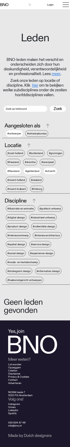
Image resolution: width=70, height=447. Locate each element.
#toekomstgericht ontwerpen (24, 280)
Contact (13, 380)
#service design (40, 244)
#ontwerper (14, 133)
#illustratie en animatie (20, 208)
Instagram (14, 404)
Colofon (12, 370)
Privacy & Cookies (18, 376)
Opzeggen (14, 367)
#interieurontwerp (18, 235)
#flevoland (13, 171)
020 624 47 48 (17, 422)
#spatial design (16, 244)
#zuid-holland (15, 153)
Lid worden (14, 364)
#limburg (37, 189)
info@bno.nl (15, 425)
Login (50, 4)
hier (35, 85)
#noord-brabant (16, 189)
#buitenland (36, 153)
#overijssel (47, 162)
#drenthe (30, 162)
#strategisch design (19, 271)
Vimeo (12, 407)
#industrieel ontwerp (43, 217)
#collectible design (44, 226)
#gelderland (32, 171)
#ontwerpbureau (37, 133)
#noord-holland (16, 180)
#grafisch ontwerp (50, 208)
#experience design (41, 253)
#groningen (55, 153)
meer (56, 73)
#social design (15, 253)
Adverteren (14, 383)
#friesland (13, 162)
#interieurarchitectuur (47, 235)
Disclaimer (14, 373)
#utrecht (50, 171)
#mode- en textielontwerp (22, 262)
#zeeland (36, 180)
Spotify (12, 413)
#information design (48, 271)
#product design (17, 226)
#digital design (16, 217)
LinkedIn (13, 410)
